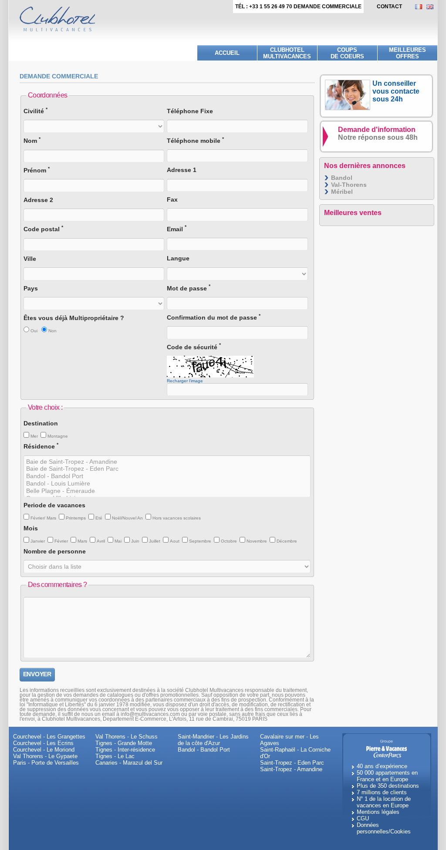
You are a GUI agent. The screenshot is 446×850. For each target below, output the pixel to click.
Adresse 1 (181, 169)
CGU (363, 818)
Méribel (342, 191)
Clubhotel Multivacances (287, 53)
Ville (30, 258)
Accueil (227, 53)
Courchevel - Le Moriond (43, 749)
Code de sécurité (194, 347)
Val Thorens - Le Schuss (126, 736)
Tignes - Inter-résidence (125, 749)
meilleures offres (407, 53)
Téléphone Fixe (190, 111)
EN (432, 6)
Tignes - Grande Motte (123, 743)
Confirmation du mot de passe (213, 317)
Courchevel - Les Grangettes (49, 736)
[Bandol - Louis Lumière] (167, 483)
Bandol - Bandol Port (204, 749)
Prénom (37, 170)
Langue (178, 258)
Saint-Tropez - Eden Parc (292, 762)
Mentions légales (378, 812)
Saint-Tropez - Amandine (291, 769)
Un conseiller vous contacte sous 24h (395, 91)
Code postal (43, 229)
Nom (32, 140)
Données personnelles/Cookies (384, 828)
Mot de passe (188, 288)
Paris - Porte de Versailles (46, 762)
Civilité (35, 111)
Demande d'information (378, 133)
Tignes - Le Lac (115, 756)
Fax (172, 199)
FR (420, 6)
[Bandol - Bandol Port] (167, 476)
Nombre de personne (55, 551)
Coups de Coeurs (347, 53)
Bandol (341, 177)
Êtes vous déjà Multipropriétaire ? (74, 317)
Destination (41, 423)
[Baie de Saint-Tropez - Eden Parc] (167, 468)
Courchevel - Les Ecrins (43, 743)
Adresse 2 (38, 199)
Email (176, 229)
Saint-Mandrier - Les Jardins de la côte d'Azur (213, 739)
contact (389, 6)
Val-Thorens (349, 184)
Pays (31, 288)
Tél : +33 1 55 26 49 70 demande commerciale (298, 6)
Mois (31, 528)
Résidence (41, 446)
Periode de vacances (54, 505)
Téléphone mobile (195, 140)
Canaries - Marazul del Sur (128, 762)
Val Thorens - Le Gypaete (45, 756)
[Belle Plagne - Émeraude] (167, 491)
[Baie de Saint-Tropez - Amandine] (167, 461)
